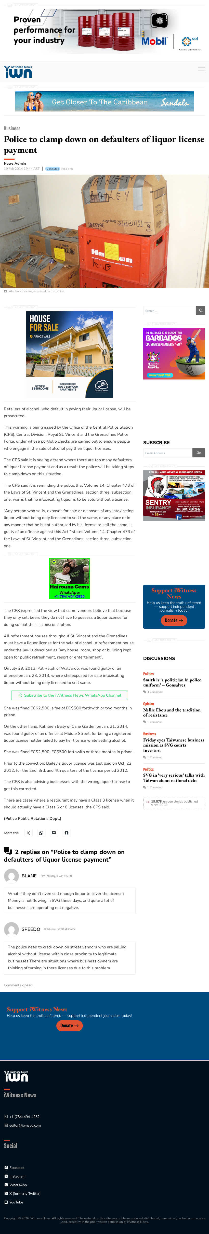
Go (199, 453)
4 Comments (155, 692)
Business (12, 128)
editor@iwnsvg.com (25, 1125)
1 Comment (154, 722)
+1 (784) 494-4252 (24, 1116)
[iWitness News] (16, 1075)
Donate (171, 620)
